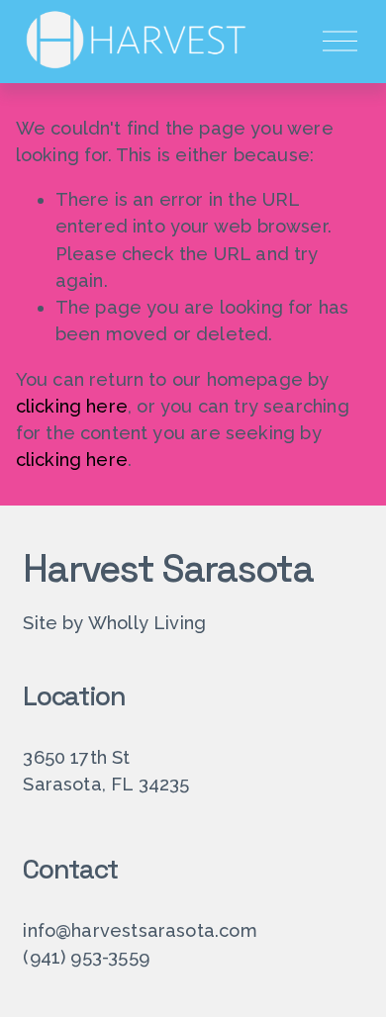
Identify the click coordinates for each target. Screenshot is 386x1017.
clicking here (72, 406)
